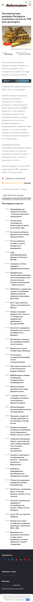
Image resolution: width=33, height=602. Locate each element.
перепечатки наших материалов (13, 588)
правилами (16, 585)
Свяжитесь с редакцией (15, 178)
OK (28, 599)
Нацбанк (24, 189)
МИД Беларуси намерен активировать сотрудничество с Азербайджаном (20, 378)
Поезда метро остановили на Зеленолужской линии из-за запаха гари (19, 224)
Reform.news (8, 54)
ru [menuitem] (26, 1)
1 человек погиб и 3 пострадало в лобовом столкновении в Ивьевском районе (19, 399)
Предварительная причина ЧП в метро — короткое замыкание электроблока (19, 212)
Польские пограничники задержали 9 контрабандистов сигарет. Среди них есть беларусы (20, 505)
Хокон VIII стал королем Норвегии (20, 515)
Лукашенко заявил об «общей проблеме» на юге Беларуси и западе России (19, 419)
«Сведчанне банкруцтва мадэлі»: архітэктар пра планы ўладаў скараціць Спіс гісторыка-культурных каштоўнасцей (20, 445)
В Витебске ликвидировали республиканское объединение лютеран (19, 472)
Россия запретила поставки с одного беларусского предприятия (17, 244)
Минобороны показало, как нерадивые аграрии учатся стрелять (20, 341)
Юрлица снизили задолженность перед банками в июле (19, 389)
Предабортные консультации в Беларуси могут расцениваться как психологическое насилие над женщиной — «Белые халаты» (20, 279)
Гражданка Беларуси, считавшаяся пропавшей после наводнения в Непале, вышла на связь (20, 431)
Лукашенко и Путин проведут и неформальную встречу (19, 266)
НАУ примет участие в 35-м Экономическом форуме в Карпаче (20, 368)
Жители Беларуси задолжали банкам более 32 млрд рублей (20, 409)
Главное (7, 43)
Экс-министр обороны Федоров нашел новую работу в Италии (19, 234)
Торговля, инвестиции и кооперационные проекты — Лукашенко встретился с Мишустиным (19, 459)
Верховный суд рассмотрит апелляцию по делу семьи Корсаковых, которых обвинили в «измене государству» (19, 538)
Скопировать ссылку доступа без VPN (16, 198)
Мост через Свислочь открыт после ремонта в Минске (20, 305)
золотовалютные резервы (11, 189)
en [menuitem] (30, 1)
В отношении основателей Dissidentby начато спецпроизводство (20, 358)
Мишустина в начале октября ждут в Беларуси (20, 349)
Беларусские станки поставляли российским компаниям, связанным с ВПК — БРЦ (20, 524)
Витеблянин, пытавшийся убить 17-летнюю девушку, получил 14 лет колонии (20, 492)
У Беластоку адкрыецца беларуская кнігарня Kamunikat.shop (19, 482)
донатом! (27, 183)
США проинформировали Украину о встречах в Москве (18, 256)
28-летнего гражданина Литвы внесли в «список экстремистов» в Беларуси (20, 331)
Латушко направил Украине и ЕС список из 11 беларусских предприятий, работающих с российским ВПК (19, 318)
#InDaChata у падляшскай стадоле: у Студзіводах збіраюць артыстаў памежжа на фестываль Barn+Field (20, 293)
